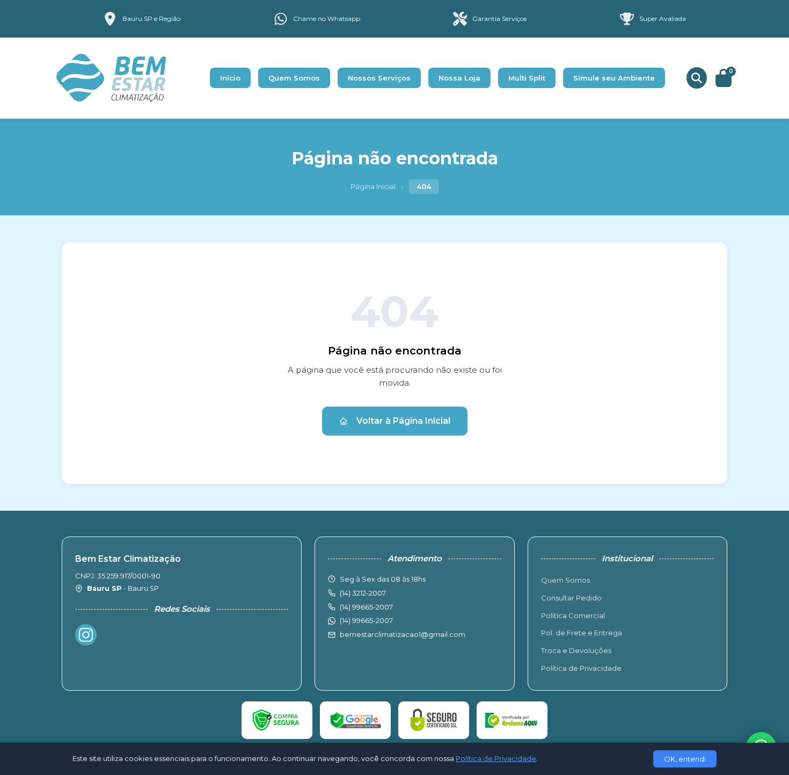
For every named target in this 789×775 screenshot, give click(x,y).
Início (230, 78)
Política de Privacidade (581, 668)
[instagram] (86, 635)
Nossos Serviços (379, 78)
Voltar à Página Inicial (403, 421)
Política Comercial (573, 615)
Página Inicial (373, 186)
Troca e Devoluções (576, 650)
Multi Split (526, 78)
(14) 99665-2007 (366, 620)
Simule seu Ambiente (614, 78)
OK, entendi (685, 759)
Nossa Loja (459, 78)
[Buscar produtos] (696, 78)
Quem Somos (294, 78)
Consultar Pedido (571, 597)
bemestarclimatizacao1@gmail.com (402, 634)
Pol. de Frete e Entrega (581, 632)
